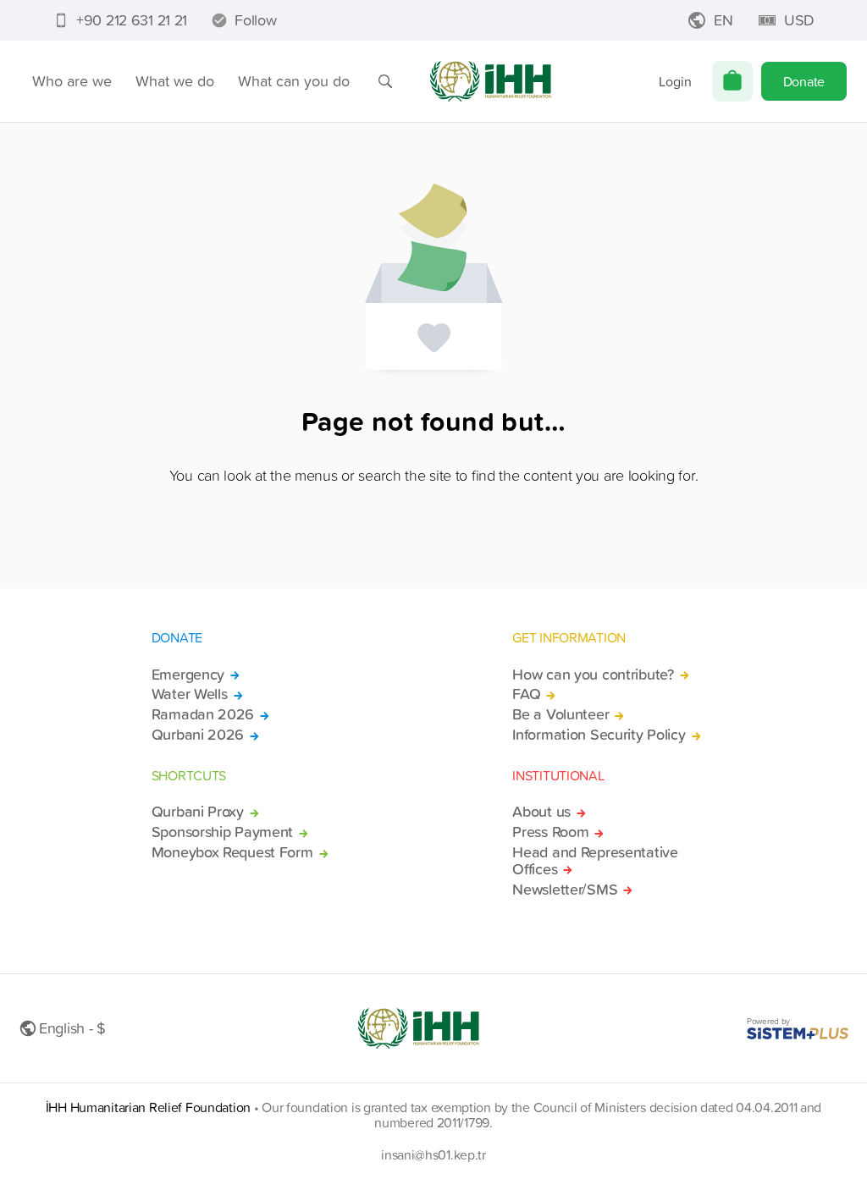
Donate (804, 81)
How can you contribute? (592, 674)
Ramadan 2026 (203, 714)
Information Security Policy (598, 734)
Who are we (72, 80)
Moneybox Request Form (232, 852)
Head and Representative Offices (594, 861)
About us (541, 811)
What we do (174, 80)
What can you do (294, 80)
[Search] (385, 81)
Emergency (188, 674)
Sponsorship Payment (223, 832)
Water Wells (190, 694)
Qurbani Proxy (198, 811)
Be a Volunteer (560, 714)
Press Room (550, 832)
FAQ (526, 694)
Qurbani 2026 (198, 734)
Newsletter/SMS (564, 889)
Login (675, 81)
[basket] (732, 81)
